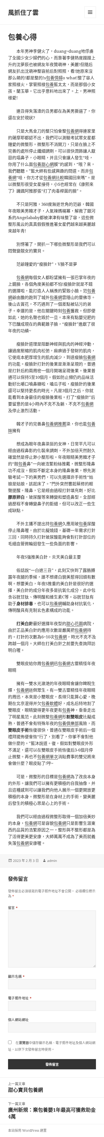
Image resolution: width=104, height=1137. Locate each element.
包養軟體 (49, 703)
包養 (49, 84)
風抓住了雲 (23, 12)
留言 (13, 907)
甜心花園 (74, 623)
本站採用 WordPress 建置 (27, 1130)
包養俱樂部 (68, 723)
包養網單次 (47, 756)
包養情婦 (54, 77)
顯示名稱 (16, 976)
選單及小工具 (90, 12)
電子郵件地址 (20, 998)
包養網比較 (53, 177)
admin (52, 860)
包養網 (72, 131)
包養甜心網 (43, 164)
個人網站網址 (18, 1019)
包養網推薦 (55, 424)
